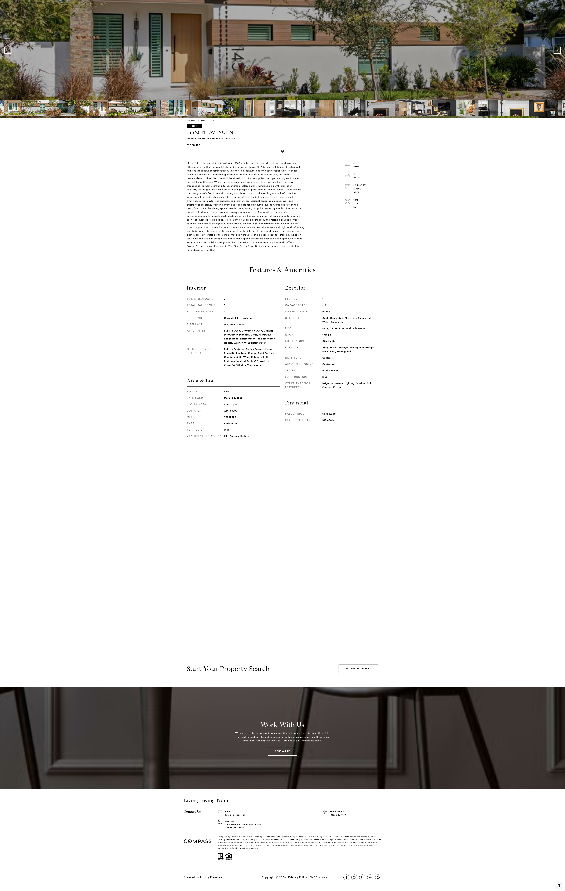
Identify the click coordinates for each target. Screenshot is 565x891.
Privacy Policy (297, 877)
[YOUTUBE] (370, 877)
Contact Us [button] (282, 751)
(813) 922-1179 (338, 815)
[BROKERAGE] (378, 877)
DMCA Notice (318, 877)
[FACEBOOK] (346, 877)
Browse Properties (358, 668)
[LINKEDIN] (362, 877)
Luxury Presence (211, 877)
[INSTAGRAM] (354, 877)
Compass (294, 837)
